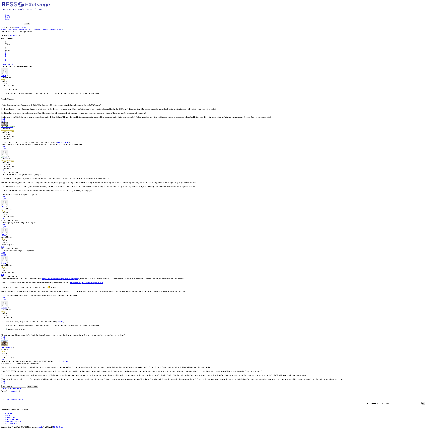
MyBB (39, 427)
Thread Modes (7, 64)
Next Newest (17, 389)
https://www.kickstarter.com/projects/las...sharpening (60, 279)
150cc (3, 235)
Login (17, 27)
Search (7, 17)
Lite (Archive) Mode (12, 419)
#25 (2, 247)
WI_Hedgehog (6, 347)
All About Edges (55, 29)
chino (3, 207)
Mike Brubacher (63, 142)
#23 (2, 171)
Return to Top (10, 417)
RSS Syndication (11, 423)
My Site (8, 415)
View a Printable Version (14, 399)
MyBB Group (58, 427)
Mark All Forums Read (13, 421)
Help (7, 19)
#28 (2, 359)
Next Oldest (7, 389)
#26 (2, 275)
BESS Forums (43, 29)
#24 (2, 219)
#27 (2, 320)
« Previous (12, 35)
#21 (2, 87)
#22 (2, 140)
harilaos (4, 308)
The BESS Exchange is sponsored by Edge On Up (19, 29)
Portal (7, 15)
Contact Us (9, 413)
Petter (3, 76)
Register (23, 27)
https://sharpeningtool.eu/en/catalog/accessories (86, 283)
